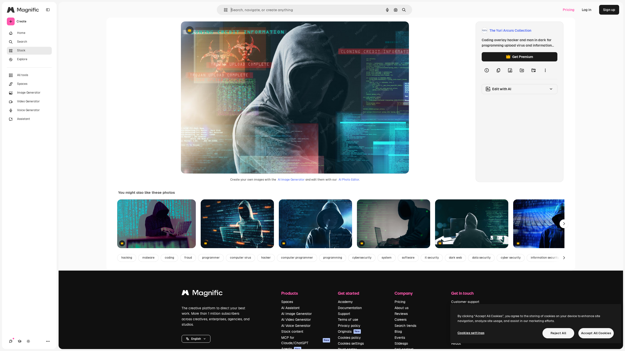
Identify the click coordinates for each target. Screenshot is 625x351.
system (387, 258)
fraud (188, 258)
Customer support (465, 302)
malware (148, 258)
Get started (348, 293)
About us (401, 308)
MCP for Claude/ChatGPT (305, 340)
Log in (586, 10)
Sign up (609, 10)
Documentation (350, 308)
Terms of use (348, 319)
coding (169, 258)
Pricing (568, 10)
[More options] (545, 70)
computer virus (240, 258)
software (408, 258)
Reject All (558, 333)
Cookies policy (349, 337)
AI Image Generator (291, 180)
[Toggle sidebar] (48, 10)
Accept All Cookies (596, 333)
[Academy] (19, 341)
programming (332, 258)
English (196, 339)
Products (289, 293)
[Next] (564, 223)
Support (344, 314)
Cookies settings (351, 343)
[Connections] (11, 341)
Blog (398, 331)
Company (404, 293)
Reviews (401, 314)
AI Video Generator (296, 319)
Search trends (405, 325)
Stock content (292, 331)
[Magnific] (202, 294)
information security (545, 258)
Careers (400, 319)
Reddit (456, 343)
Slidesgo (401, 343)
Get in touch (462, 293)
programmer (211, 258)
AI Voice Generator (296, 325)
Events (400, 337)
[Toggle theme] (28, 341)
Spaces (287, 302)
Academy (345, 302)
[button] (196, 339)
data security (481, 258)
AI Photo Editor (349, 180)
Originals (349, 331)
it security (432, 258)
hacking (126, 258)
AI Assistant (290, 308)
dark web (455, 258)
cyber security (511, 258)
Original (212, 30)
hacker (266, 258)
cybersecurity (361, 258)
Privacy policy (349, 325)
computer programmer (297, 258)
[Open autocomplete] (223, 10)
